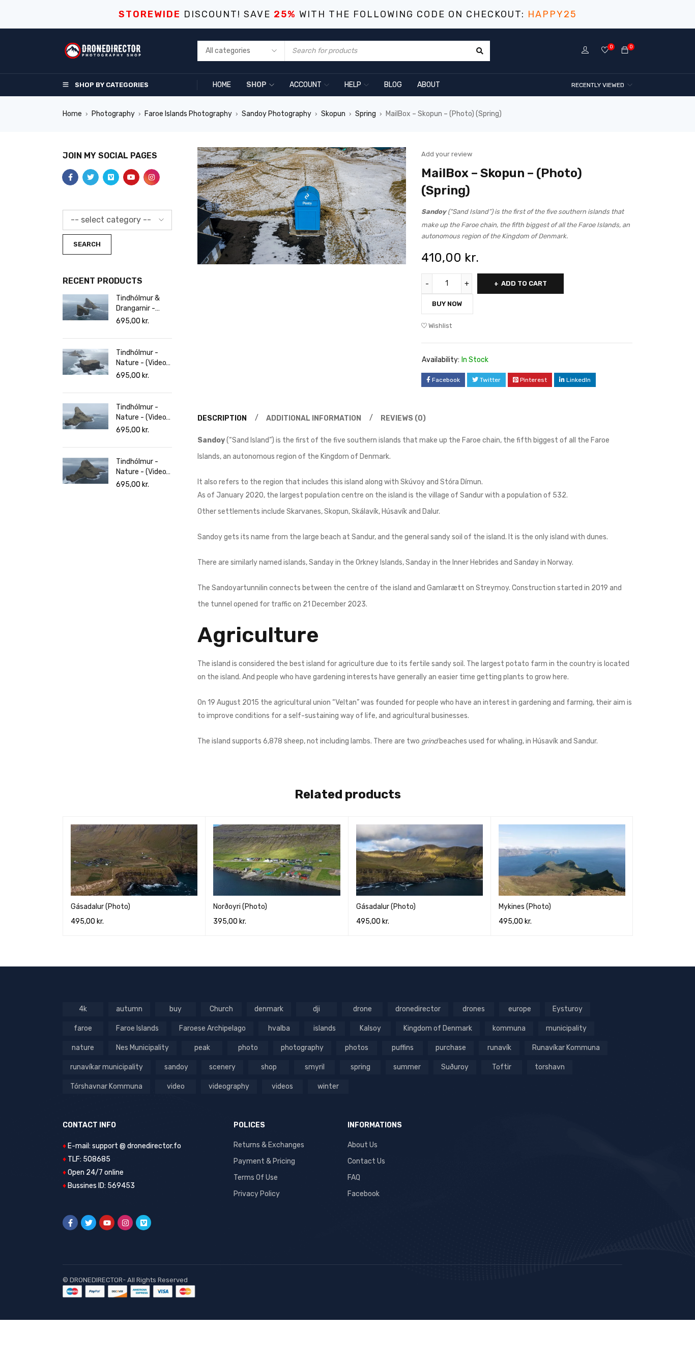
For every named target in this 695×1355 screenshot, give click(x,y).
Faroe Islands (137, 1028)
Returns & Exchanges (269, 1145)
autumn (129, 1009)
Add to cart (524, 283)
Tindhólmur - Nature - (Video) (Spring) (142, 358)
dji (316, 1009)
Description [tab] (222, 418)
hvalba (279, 1028)
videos (282, 1086)
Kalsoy (370, 1028)
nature (83, 1047)
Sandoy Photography (276, 113)
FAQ (353, 1177)
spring (360, 1067)
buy (175, 1009)
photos (356, 1047)
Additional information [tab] (313, 418)
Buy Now (447, 304)
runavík (499, 1047)
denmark (268, 1009)
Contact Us (366, 1161)
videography (229, 1086)
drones (473, 1009)
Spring (365, 113)
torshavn (550, 1067)
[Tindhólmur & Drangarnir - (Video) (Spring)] (85, 307)
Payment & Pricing (264, 1161)
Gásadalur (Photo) (100, 906)
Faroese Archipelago (212, 1028)
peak (202, 1047)
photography (302, 1047)
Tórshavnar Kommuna (106, 1086)
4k (83, 1009)
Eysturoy (568, 1009)
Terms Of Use (256, 1177)
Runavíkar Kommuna (566, 1047)
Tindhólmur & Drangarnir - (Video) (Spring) (141, 304)
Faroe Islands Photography (188, 113)
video (176, 1086)
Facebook (363, 1194)
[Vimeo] (143, 1222)
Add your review (446, 154)
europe (519, 1009)
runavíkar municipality (106, 1067)
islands (324, 1028)
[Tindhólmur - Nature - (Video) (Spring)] (85, 362)
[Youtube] (106, 1222)
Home (72, 113)
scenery (222, 1067)
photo (248, 1047)
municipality (566, 1028)
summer (407, 1067)
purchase (451, 1047)
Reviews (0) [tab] (403, 418)
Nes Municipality (142, 1047)
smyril (315, 1067)
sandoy (176, 1067)
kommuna (509, 1028)
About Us (362, 1145)
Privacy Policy (257, 1194)
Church (221, 1009)
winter (328, 1086)
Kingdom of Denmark (437, 1028)
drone (362, 1009)
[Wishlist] (605, 50)
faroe (83, 1028)
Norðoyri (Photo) (240, 906)
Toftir (501, 1067)
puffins (403, 1047)
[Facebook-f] (70, 1222)
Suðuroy (455, 1067)
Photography (113, 113)
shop (269, 1067)
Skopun (333, 113)
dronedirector (418, 1009)
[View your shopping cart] (624, 50)
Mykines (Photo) (525, 906)
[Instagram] (125, 1222)
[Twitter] (88, 1222)
